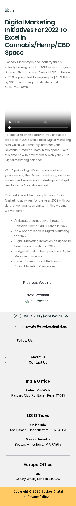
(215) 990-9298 (27, 316)
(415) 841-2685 (55, 316)
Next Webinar (37, 295)
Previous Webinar (38, 282)
